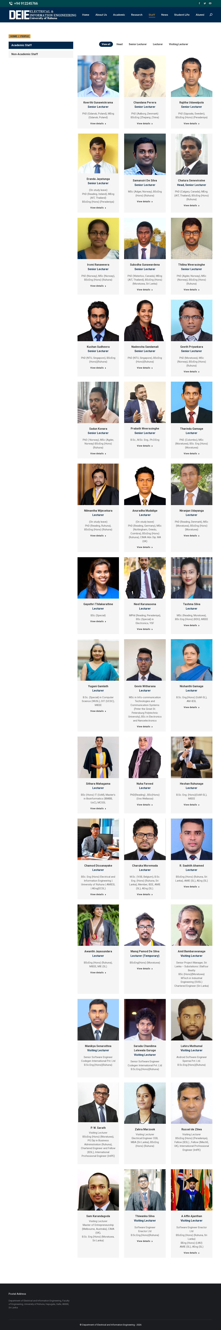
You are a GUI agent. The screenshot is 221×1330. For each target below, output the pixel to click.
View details (97, 123)
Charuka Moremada (145, 865)
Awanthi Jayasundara (98, 951)
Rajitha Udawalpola (191, 102)
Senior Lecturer (138, 44)
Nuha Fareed (145, 783)
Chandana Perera (144, 102)
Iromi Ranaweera (98, 264)
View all (106, 44)
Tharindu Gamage (191, 428)
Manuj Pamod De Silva (145, 951)
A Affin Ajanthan (191, 1216)
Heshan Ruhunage (191, 783)
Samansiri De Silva (145, 180)
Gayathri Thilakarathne (98, 604)
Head (120, 44)
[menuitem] (85, 14)
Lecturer (158, 44)
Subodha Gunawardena (145, 264)
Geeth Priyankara (191, 346)
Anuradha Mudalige (144, 510)
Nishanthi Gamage (191, 686)
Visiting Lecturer (178, 44)
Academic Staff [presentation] (21, 45)
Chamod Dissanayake (98, 865)
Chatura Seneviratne (191, 180)
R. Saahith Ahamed (192, 865)
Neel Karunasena (145, 604)
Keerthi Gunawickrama (98, 102)
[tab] (41, 45)
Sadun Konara (98, 428)
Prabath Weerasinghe (145, 428)
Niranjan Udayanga (192, 510)
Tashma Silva (191, 604)
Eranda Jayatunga (98, 179)
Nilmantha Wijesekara (98, 510)
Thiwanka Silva (145, 1216)
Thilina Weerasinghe (191, 264)
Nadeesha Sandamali (144, 346)
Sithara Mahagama (98, 783)
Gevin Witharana (145, 686)
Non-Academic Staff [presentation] (24, 54)
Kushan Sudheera (98, 346)
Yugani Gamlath (98, 686)
